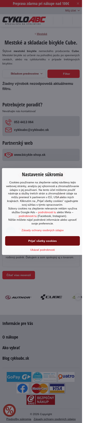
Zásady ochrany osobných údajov (43, 230)
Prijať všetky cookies (42, 240)
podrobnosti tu (47, 212)
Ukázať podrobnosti (42, 249)
